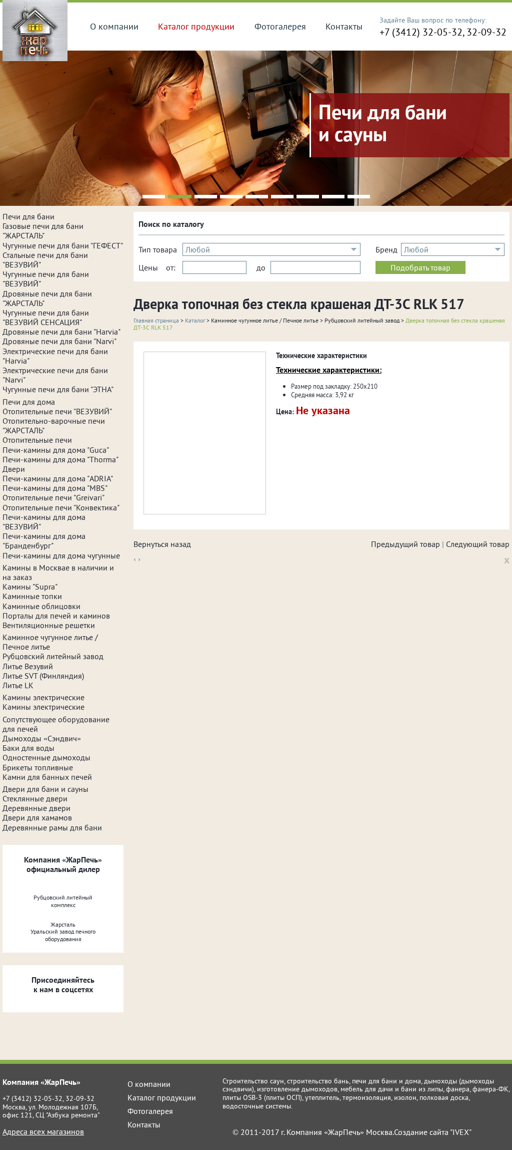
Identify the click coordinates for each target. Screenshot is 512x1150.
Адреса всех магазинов (43, 1131)
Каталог (195, 320)
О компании (114, 26)
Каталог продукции (196, 26)
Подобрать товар (420, 267)
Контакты (344, 26)
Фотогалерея (280, 26)
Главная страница (156, 320)
